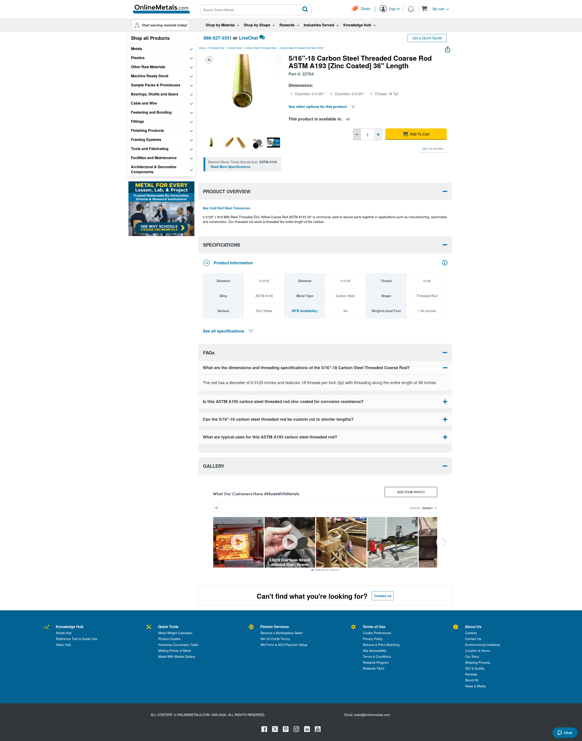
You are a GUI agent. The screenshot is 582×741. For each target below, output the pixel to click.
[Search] (305, 9)
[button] (435, 8)
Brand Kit (471, 680)
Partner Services (274, 626)
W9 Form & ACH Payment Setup (284, 644)
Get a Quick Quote (427, 37)
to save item (433, 148)
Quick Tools (168, 626)
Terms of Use (374, 626)
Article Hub (64, 633)
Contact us (382, 595)
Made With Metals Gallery (176, 656)
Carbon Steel (235, 48)
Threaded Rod (216, 48)
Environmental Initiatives (482, 644)
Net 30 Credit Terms (275, 638)
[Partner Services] (251, 627)
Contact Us (473, 638)
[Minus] (357, 134)
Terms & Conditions (377, 656)
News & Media (475, 686)
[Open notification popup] (411, 8)
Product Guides (169, 638)
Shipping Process (477, 662)
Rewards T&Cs (373, 668)
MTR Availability (304, 310)
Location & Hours (477, 650)
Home (202, 48)
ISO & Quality (474, 668)
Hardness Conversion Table (178, 644)
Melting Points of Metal (174, 650)
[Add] (378, 134)
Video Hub (63, 644)
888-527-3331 (217, 37)
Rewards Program (376, 662)
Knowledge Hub (69, 626)
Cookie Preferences (377, 633)
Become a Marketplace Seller (282, 633)
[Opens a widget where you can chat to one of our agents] (564, 733)
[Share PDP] (447, 48)
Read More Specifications (231, 166)
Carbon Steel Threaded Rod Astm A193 (301, 48)
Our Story (472, 656)
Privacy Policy (373, 638)
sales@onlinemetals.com (372, 714)
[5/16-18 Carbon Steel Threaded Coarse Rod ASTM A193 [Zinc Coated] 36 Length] (211, 144)
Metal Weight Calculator (175, 633)
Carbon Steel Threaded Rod (260, 48)
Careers (471, 633)
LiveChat (248, 37)
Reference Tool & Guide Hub (76, 638)
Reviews (471, 674)
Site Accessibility (374, 650)
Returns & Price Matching (381, 644)
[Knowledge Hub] (46, 627)
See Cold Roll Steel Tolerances (226, 208)
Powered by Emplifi (326, 570)
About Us (473, 626)
